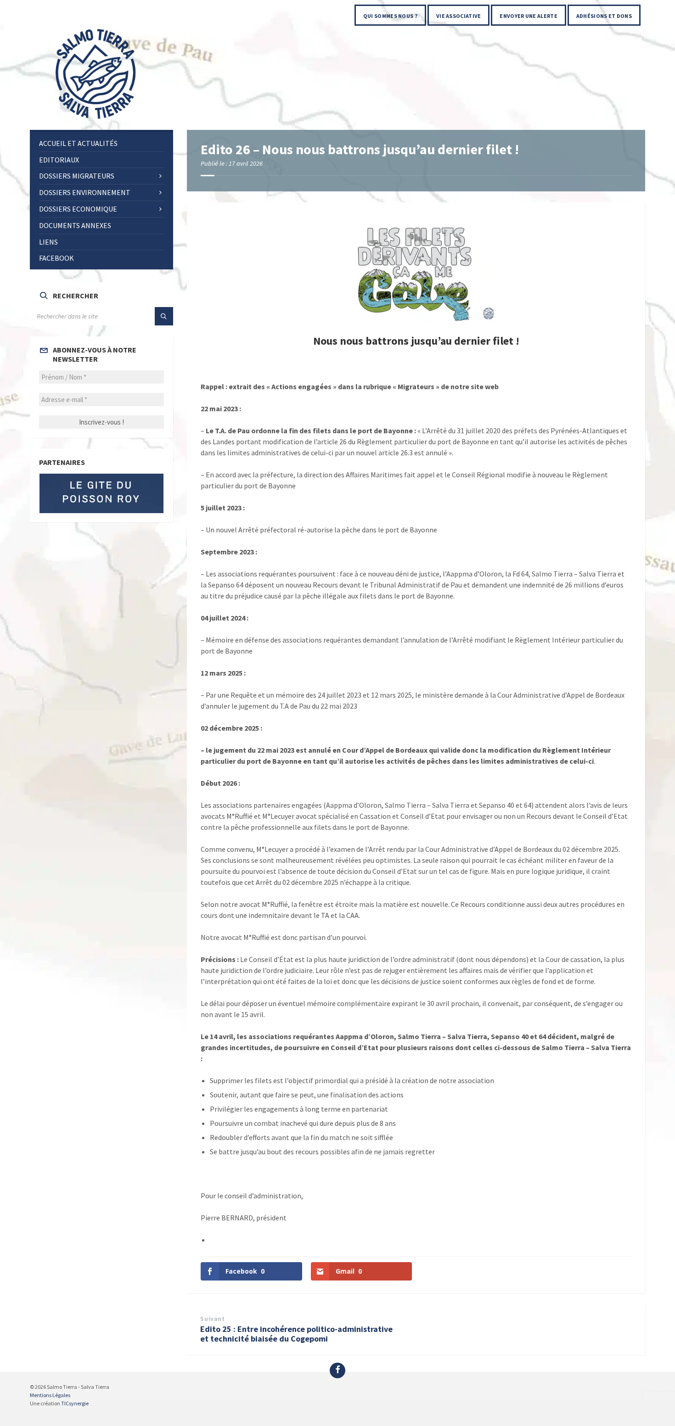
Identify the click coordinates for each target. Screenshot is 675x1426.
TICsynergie (75, 1403)
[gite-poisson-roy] (101, 493)
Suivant (212, 1319)
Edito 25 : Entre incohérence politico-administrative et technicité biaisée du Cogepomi (296, 1334)
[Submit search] (164, 316)
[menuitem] (390, 15)
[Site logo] (96, 119)
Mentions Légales (50, 1395)
